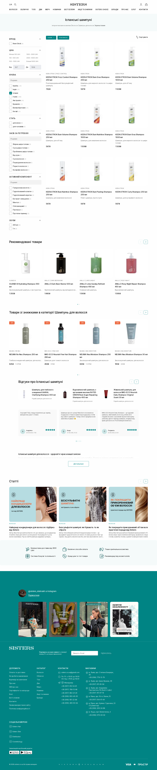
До (27, 67)
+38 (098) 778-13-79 (97, 677)
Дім (38, 683)
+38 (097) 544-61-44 (97, 700)
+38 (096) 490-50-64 (69, 703)
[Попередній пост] (22, 619)
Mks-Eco (47, 351)
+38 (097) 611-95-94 (96, 684)
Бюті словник (14, 698)
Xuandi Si (12, 280)
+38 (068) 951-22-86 (69, 700)
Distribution (16, 737)
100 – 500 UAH (14, 58)
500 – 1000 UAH (14, 61)
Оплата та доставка (17, 672)
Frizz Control (61, 74)
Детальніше (78, 464)
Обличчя (40, 676)
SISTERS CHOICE (101, 9)
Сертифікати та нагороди (19, 690)
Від (10, 67)
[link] (146, 4)
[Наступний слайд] (146, 242)
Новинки (40, 690)
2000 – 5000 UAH (32, 58)
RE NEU (18, 351)
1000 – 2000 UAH (32, 54)
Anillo (46, 280)
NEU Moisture (91, 351)
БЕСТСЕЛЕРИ (69, 9)
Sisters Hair (16, 726)
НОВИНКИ (57, 9)
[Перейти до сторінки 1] (77, 304)
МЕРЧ (47, 9)
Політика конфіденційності (19, 709)
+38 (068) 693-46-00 (69, 696)
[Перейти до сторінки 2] (79, 304)
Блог (11, 694)
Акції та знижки (43, 694)
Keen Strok (50, 74)
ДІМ (40, 9)
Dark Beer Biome (57, 280)
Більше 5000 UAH (32, 61)
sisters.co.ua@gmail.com (70, 672)
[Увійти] (141, 4)
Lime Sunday (90, 280)
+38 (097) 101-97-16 (96, 693)
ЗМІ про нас (13, 687)
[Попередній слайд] (141, 242)
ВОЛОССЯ (13, 9)
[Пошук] (15, 4)
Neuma (11, 351)
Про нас (12, 683)
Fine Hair (55, 351)
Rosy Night (125, 280)
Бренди (40, 698)
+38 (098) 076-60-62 (97, 715)
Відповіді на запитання (18, 680)
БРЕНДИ (114, 9)
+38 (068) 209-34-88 (97, 708)
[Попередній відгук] (131, 382)
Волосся (40, 672)
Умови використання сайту (19, 705)
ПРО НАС (124, 9)
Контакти (12, 701)
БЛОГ (133, 9)
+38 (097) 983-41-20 (69, 693)
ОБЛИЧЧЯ (24, 9)
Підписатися (33, 595)
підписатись (106, 653)
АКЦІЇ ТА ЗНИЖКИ (85, 9)
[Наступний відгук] (136, 382)
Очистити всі (63, 37)
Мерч (39, 687)
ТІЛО (34, 9)
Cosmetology (17, 742)
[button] (51, 38)
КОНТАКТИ (143, 9)
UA (10, 4)
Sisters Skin (16, 732)
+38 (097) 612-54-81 (69, 686)
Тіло (38, 680)
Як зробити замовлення (18, 676)
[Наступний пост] (135, 619)
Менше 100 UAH (14, 54)
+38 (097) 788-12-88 (69, 689)
